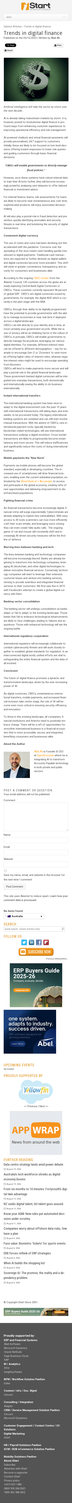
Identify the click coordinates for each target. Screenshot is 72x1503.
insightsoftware (13, 1371)
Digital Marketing (14, 1433)
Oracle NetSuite (13, 1352)
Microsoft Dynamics (15, 1347)
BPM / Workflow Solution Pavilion (24, 1379)
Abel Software (12, 1344)
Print (59, 45)
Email (9, 50)
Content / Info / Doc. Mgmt (20, 1390)
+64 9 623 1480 (13, 1484)
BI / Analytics (12, 1363)
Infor (7, 1367)
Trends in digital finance (37, 26)
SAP (6, 1359)
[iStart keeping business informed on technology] (36, 8)
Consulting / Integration (18, 1402)
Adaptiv (8, 1406)
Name (7, 834)
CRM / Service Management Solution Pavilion (32, 1410)
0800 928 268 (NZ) (14, 1488)
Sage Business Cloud (16, 1355)
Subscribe (9, 1464)
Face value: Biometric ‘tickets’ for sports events (35, 1243)
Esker (7, 1383)
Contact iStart (12, 1476)
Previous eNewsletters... (57, 959)
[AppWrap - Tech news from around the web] (36, 1133)
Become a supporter (16, 1472)
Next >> (43, 1106)
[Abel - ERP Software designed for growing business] (30, 1011)
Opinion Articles (13, 26)
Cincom (8, 1394)
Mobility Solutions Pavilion (20, 1456)
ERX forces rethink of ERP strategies (27, 1253)
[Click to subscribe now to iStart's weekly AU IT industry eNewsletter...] (36, 952)
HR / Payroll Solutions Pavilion (22, 1445)
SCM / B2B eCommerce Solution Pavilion (29, 1449)
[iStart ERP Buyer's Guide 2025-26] (36, 985)
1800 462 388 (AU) (14, 1492)
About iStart (11, 1460)
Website (8, 859)
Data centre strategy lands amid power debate (33, 1164)
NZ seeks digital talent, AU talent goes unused (33, 1204)
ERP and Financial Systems (20, 1340)
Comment (9, 800)
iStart (7, 1437)
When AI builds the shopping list (24, 1263)
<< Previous (30, 1106)
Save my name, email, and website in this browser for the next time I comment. (34, 877)
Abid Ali (55, 37)
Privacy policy (12, 1480)
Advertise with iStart (15, 1468)
